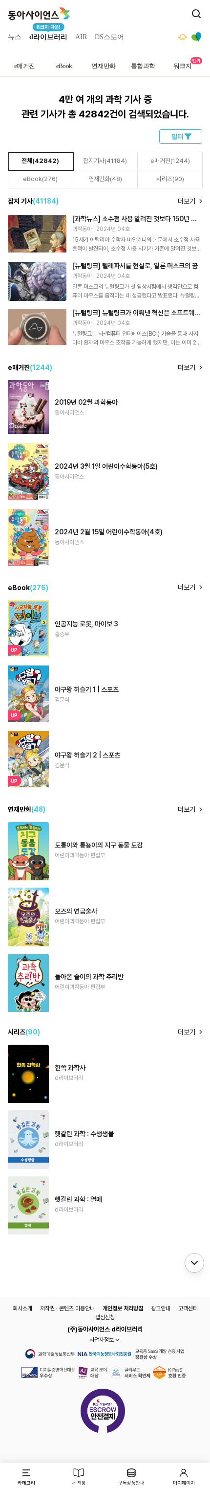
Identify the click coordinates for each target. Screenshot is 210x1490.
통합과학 (143, 65)
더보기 (186, 201)
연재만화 (103, 65)
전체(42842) (40, 160)
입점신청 (105, 1317)
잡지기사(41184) (105, 160)
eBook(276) (40, 179)
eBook (64, 65)
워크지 (182, 65)
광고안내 (160, 1308)
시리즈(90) (170, 179)
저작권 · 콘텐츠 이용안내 (67, 1308)
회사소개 (22, 1308)
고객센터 (188, 1308)
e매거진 (24, 65)
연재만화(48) (105, 179)
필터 (177, 136)
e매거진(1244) (170, 160)
